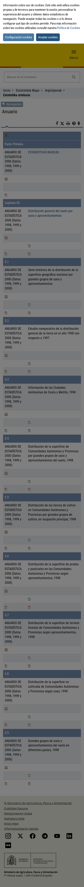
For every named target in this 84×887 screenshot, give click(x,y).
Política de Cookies (68, 28)
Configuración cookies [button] (18, 37)
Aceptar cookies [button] (48, 37)
